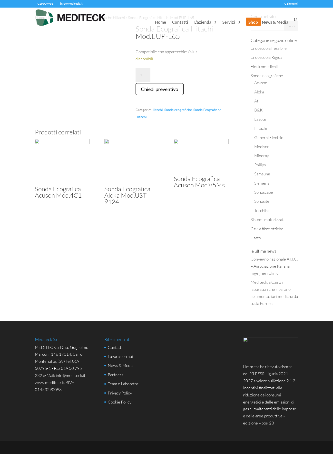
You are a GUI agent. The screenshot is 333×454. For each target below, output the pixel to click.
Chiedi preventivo (159, 89)
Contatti (180, 22)
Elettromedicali (264, 66)
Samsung (262, 173)
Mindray (261, 155)
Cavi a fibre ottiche (267, 228)
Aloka (259, 91)
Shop (253, 22)
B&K (258, 109)
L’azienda (202, 22)
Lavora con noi (120, 356)
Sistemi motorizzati (267, 219)
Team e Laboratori (123, 383)
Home (160, 22)
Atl (256, 100)
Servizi (228, 22)
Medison (261, 146)
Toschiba (261, 210)
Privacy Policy (120, 392)
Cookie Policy (119, 401)
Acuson (260, 82)
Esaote (260, 119)
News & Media (275, 22)
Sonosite (261, 201)
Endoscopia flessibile (269, 48)
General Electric (268, 137)
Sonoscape (263, 192)
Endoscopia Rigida (266, 57)
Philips (260, 164)
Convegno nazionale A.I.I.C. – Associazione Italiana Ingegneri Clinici (274, 266)
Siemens (261, 183)
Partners (115, 374)
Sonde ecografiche (178, 110)
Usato (256, 237)
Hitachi (157, 110)
